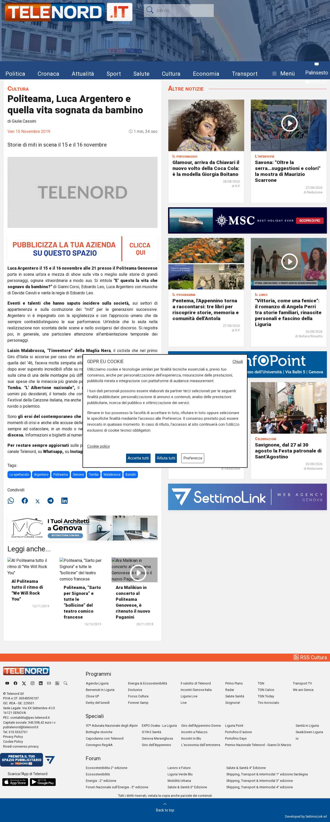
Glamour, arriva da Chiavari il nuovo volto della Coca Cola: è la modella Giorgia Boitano (205, 168)
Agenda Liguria (97, 683)
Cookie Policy (13, 741)
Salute (141, 73)
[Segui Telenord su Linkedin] (41, 683)
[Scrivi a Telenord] (49, 683)
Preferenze (192, 458)
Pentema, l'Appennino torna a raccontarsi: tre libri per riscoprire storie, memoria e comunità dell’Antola (205, 309)
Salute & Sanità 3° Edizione (187, 787)
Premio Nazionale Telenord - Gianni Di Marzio (258, 745)
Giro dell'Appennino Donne (201, 725)
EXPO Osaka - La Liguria (159, 725)
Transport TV (302, 683)
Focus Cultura (138, 696)
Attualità (83, 73)
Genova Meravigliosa (157, 738)
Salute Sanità (234, 696)
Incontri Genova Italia (196, 690)
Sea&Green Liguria (309, 732)
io (297, 738)
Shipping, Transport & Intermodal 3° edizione (259, 781)
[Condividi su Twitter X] (37, 500)
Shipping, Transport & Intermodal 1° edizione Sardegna (267, 774)
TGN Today (266, 696)
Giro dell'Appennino (156, 745)
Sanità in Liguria (307, 725)
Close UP (92, 696)
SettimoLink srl (316, 816)
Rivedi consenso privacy (21, 746)
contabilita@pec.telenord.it (30, 718)
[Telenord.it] (27, 759)
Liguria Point (234, 725)
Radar (229, 690)
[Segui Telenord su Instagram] (32, 683)
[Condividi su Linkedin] (64, 500)
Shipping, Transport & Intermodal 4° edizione (259, 787)
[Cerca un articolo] (65, 683)
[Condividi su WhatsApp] (12, 500)
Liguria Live (189, 696)
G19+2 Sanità (151, 732)
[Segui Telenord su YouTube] (7, 683)
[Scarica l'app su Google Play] (43, 782)
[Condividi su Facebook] (24, 500)
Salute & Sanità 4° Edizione (246, 768)
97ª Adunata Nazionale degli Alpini (112, 725)
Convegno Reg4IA (99, 745)
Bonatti (131, 474)
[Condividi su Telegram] (50, 500)
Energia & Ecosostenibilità (147, 683)
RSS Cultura (313, 657)
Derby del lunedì (98, 703)
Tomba (93, 474)
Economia (206, 73)
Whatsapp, (53, 451)
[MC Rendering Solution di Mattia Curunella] (82, 527)
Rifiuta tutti (166, 458)
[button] (282, 74)
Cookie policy (98, 446)
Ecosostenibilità (98, 774)
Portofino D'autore (238, 732)
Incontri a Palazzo (194, 732)
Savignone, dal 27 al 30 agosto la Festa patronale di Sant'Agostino (288, 451)
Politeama (60, 474)
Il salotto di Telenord (196, 683)
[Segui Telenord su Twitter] (24, 683)
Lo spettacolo (19, 474)
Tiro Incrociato (268, 703)
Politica (15, 73)
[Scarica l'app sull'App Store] (15, 782)
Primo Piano (234, 683)
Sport (113, 73)
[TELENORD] (26, 671)
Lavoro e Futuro (179, 768)
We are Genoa (303, 690)
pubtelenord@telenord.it (20, 727)
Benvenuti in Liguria (100, 690)
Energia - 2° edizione (101, 781)
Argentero (41, 474)
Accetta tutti (138, 458)
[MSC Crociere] (247, 220)
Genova (78, 474)
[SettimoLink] (247, 496)
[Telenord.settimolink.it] (82, 248)
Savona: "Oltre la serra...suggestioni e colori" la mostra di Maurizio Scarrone (287, 171)
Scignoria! (232, 703)
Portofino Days (236, 738)
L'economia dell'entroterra (200, 745)
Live (184, 703)
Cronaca (48, 73)
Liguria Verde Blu (180, 774)
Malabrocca (112, 474)
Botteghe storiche (99, 732)
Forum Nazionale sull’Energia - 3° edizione (117, 787)
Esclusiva (135, 690)
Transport (245, 73)
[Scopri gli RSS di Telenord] (57, 683)
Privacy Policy (13, 737)
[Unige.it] (247, 364)
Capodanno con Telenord (104, 738)
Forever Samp (138, 703)
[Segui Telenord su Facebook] (15, 683)
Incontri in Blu (191, 738)
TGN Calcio (266, 690)
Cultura (171, 73)
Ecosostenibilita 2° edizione (106, 768)
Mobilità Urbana (179, 781)
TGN (261, 683)
